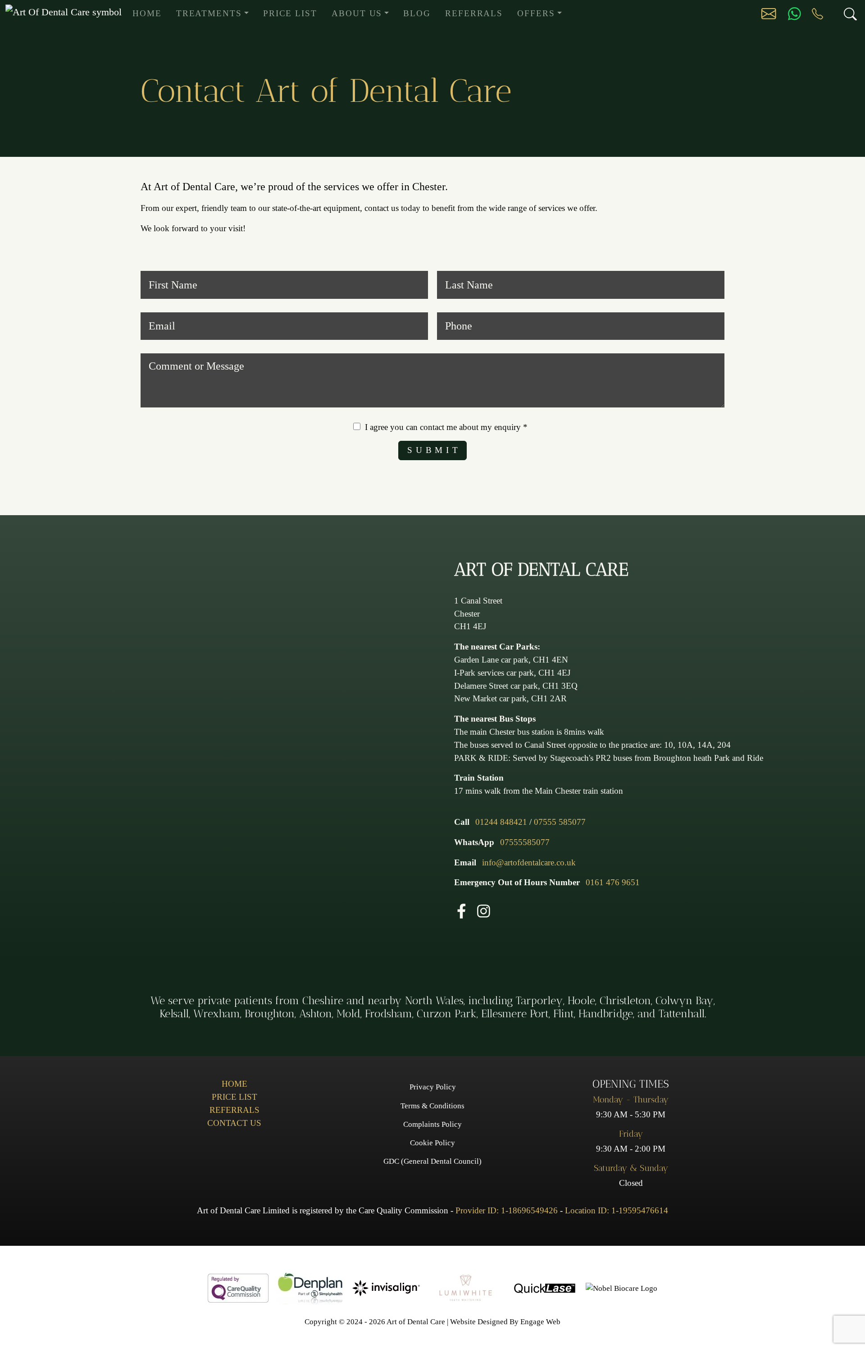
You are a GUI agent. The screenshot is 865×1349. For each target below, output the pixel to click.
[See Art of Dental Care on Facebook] (461, 910)
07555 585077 (560, 822)
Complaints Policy (432, 1124)
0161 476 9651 (613, 882)
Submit (434, 450)
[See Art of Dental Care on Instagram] (483, 910)
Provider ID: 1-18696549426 (506, 1210)
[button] (768, 13)
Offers (536, 13)
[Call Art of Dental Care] (817, 13)
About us (357, 13)
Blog (417, 13)
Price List (290, 13)
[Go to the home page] (63, 11)
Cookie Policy (432, 1143)
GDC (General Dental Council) (432, 1161)
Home (147, 13)
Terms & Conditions (432, 1106)
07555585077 (525, 842)
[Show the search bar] (845, 13)
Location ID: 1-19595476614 (616, 1210)
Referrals (474, 13)
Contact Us (234, 1123)
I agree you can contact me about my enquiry (446, 427)
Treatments (209, 13)
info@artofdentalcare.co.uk (529, 862)
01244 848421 (502, 822)
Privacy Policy (433, 1087)
